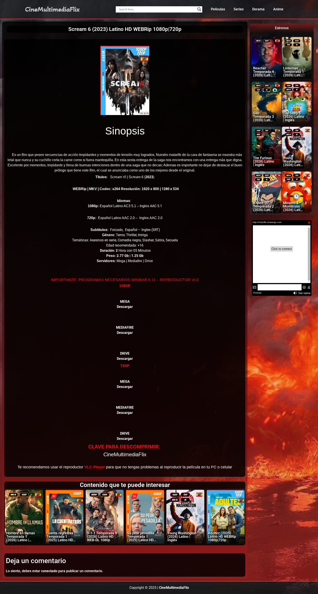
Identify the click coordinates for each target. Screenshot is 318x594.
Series (239, 9)
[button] (2, 548)
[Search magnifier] (199, 9)
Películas (218, 9)
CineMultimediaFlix (52, 9)
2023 (149, 177)
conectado (49, 571)
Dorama (258, 9)
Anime (278, 9)
